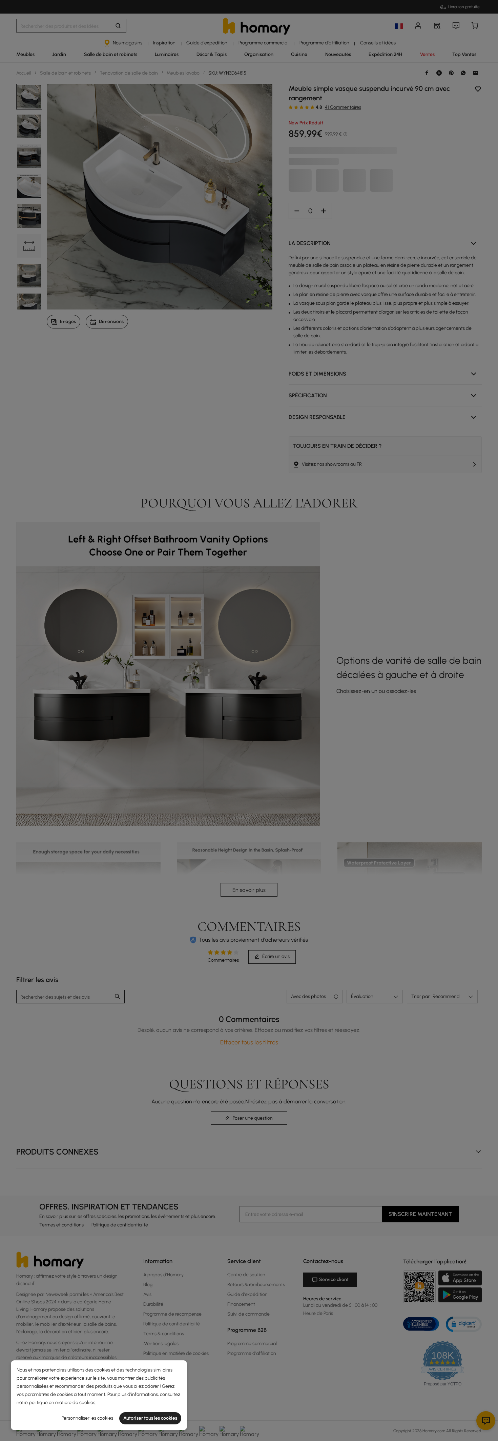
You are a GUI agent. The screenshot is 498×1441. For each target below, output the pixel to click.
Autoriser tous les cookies (150, 1418)
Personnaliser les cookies (87, 1418)
